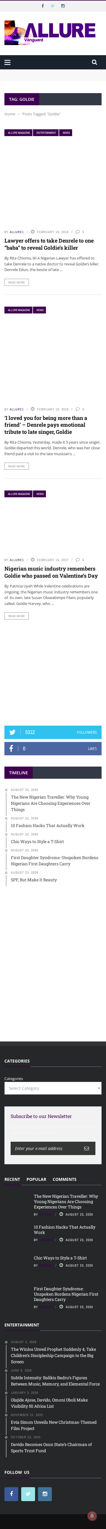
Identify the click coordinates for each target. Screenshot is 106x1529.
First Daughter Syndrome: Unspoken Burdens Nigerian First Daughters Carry (66, 1294)
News (66, 133)
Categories (13, 1078)
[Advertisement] (53, 673)
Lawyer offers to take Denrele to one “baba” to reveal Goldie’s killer (49, 244)
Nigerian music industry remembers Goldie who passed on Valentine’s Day (51, 572)
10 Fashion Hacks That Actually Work (64, 1229)
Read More (16, 282)
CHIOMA (45, 1214)
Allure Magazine (19, 133)
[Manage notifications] (92, 1516)
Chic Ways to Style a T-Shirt (60, 1258)
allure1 (17, 232)
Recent (12, 1179)
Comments (65, 1179)
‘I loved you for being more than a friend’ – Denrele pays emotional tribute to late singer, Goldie (45, 424)
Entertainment (46, 133)
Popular (36, 1179)
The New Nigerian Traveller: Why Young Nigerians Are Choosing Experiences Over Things (51, 75)
